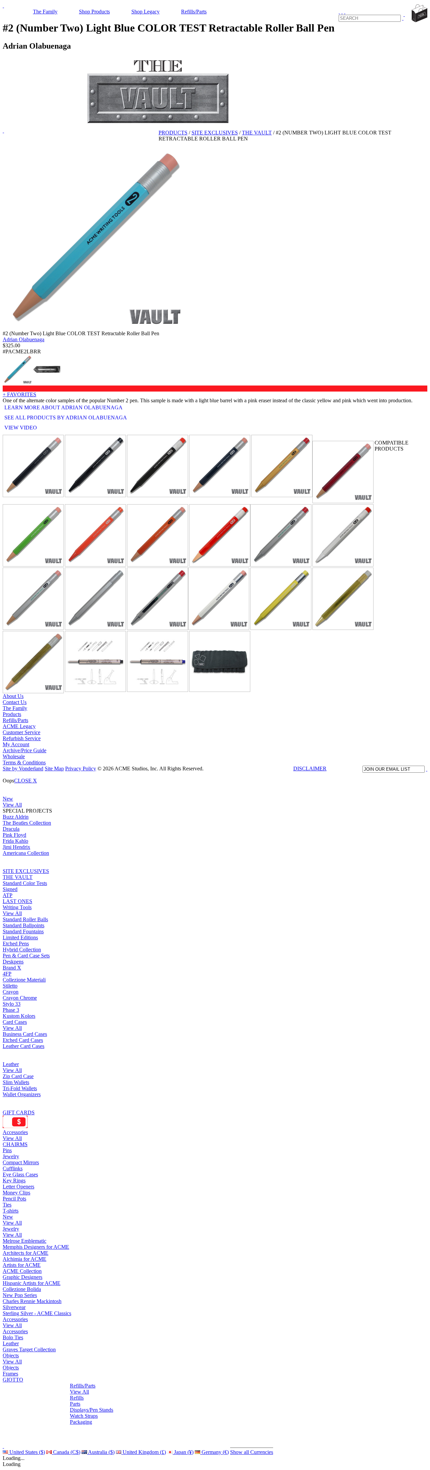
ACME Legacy (19, 726)
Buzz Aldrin (16, 817)
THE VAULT (18, 877)
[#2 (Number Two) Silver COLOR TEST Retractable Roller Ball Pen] (280, 535)
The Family (45, 11)
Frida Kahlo (15, 841)
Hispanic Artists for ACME (31, 1283)
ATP (7, 895)
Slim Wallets (16, 1082)
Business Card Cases (25, 1034)
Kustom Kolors (19, 1016)
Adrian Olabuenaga (23, 339)
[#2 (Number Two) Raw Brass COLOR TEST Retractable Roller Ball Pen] (343, 599)
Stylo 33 (11, 1004)
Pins (7, 1150)
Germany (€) (214, 1452)
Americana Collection (26, 853)
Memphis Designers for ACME (36, 1247)
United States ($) (26, 1452)
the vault (257, 132)
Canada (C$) (66, 1452)
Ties (7, 1205)
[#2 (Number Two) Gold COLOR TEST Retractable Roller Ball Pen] (281, 466)
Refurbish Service (22, 738)
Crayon (10, 992)
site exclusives (214, 132)
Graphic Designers (22, 1277)
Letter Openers (18, 1186)
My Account (16, 744)
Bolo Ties (13, 1337)
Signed (10, 889)
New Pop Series (20, 1295)
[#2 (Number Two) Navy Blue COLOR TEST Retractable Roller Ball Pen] (219, 466)
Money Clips (16, 1192)
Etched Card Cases (23, 1040)
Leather (11, 1064)
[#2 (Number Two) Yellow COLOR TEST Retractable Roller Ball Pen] (280, 599)
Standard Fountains (23, 931)
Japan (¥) (183, 1452)
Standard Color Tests (25, 883)
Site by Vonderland (23, 768)
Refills (77, 1398)
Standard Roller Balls (25, 919)
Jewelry (11, 1156)
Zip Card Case (18, 1076)
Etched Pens (16, 943)
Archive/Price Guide (24, 750)
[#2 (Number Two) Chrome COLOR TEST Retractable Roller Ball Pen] (157, 599)
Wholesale (14, 756)
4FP (7, 974)
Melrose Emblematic (24, 1241)
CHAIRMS (15, 1144)
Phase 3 (11, 1010)
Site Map (54, 768)
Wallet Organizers (22, 1094)
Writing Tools (17, 907)
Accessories (15, 1132)
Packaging (81, 1422)
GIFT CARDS (19, 1112)
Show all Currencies (251, 1452)
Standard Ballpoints (23, 925)
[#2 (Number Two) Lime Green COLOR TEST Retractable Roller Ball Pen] (33, 535)
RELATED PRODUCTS (339, 436)
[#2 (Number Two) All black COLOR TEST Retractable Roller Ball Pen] (95, 466)
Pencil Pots (14, 1198)
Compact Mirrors (21, 1162)
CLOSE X (25, 780)
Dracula (11, 829)
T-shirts (10, 1211)
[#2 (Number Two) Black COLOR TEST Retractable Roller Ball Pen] (33, 466)
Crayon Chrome (20, 998)
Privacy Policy (80, 768)
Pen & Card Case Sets (26, 955)
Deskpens (13, 961)
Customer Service (21, 732)
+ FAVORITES (19, 394)
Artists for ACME (22, 1265)
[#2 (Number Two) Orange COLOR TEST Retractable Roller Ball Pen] (157, 535)
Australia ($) (101, 1452)
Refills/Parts (194, 11)
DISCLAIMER (310, 768)
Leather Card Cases (23, 1046)
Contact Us (15, 702)
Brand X (12, 968)
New (8, 799)
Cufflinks (13, 1168)
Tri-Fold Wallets (20, 1088)
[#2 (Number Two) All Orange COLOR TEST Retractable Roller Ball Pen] (95, 535)
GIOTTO (13, 1380)
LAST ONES (17, 901)
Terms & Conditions (24, 762)
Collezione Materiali (24, 980)
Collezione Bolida (22, 1289)
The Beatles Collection (27, 823)
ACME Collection (22, 1271)
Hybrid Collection (22, 949)
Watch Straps (84, 1416)
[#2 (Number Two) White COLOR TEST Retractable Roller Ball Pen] (218, 599)
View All (12, 805)
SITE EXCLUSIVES (26, 871)
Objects (11, 1355)
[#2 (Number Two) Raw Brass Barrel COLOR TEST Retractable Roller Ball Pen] (33, 662)
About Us (13, 696)
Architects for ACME (25, 1253)
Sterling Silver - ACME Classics (37, 1313)
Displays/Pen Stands (91, 1410)
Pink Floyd (14, 835)
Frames (10, 1373)
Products (173, 132)
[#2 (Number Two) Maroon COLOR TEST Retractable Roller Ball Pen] (343, 472)
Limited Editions (20, 937)
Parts (75, 1404)
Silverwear (14, 1307)
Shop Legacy (145, 11)
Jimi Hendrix (16, 847)
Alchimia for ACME (24, 1259)
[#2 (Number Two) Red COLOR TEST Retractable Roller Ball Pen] (219, 535)
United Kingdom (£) (143, 1452)
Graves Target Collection (29, 1349)
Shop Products (94, 11)
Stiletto (10, 986)
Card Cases (15, 1022)
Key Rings (14, 1180)
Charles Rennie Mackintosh (32, 1301)
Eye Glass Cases (20, 1174)
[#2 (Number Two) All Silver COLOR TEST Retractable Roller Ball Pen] (95, 599)
